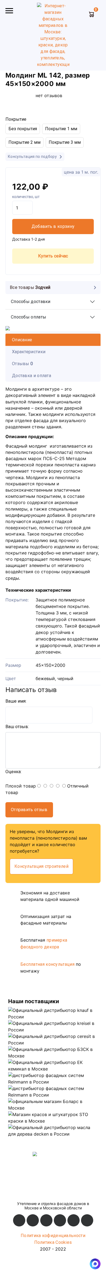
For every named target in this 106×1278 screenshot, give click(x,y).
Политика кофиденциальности (53, 1235)
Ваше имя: (15, 701)
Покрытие (15, 119)
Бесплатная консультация (47, 964)
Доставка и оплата (31, 375)
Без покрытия (22, 128)
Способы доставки (31, 301)
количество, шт (26, 197)
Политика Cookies (53, 1242)
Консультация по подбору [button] (33, 156)
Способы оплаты (28, 317)
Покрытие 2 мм (24, 142)
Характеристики (28, 351)
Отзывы (22, 363)
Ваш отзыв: (17, 726)
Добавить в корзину (53, 226)
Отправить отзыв (29, 809)
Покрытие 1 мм (61, 128)
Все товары (30, 287)
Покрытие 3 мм (65, 142)
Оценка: (13, 771)
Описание (22, 339)
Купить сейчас (53, 256)
